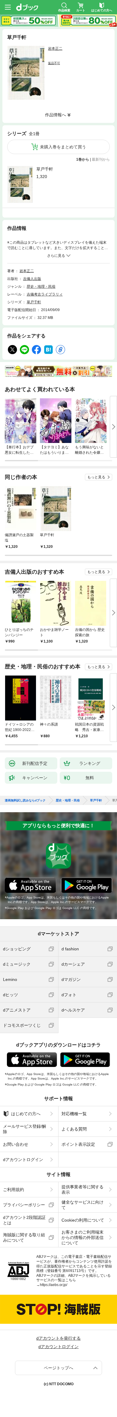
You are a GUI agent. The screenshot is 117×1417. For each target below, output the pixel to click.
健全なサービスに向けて (83, 1205)
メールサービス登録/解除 (24, 1129)
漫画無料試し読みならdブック (25, 800)
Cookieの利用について (83, 1220)
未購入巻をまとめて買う (63, 146)
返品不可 (54, 63)
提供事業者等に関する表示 (83, 1189)
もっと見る (96, 477)
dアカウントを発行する (58, 1338)
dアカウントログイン (23, 1159)
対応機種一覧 (74, 1113)
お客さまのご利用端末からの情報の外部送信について (83, 1237)
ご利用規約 (13, 1189)
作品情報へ (55, 114)
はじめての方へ (25, 1113)
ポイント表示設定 (78, 1144)
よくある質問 (74, 1129)
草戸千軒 (44, 169)
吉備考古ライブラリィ (45, 294)
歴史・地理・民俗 (41, 286)
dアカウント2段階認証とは (24, 1220)
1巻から (82, 159)
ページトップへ (58, 1367)
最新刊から (101, 159)
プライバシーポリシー (24, 1204)
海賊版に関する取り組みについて (24, 1237)
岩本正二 (55, 48)
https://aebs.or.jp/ (53, 1285)
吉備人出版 (32, 279)
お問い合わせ (15, 1144)
